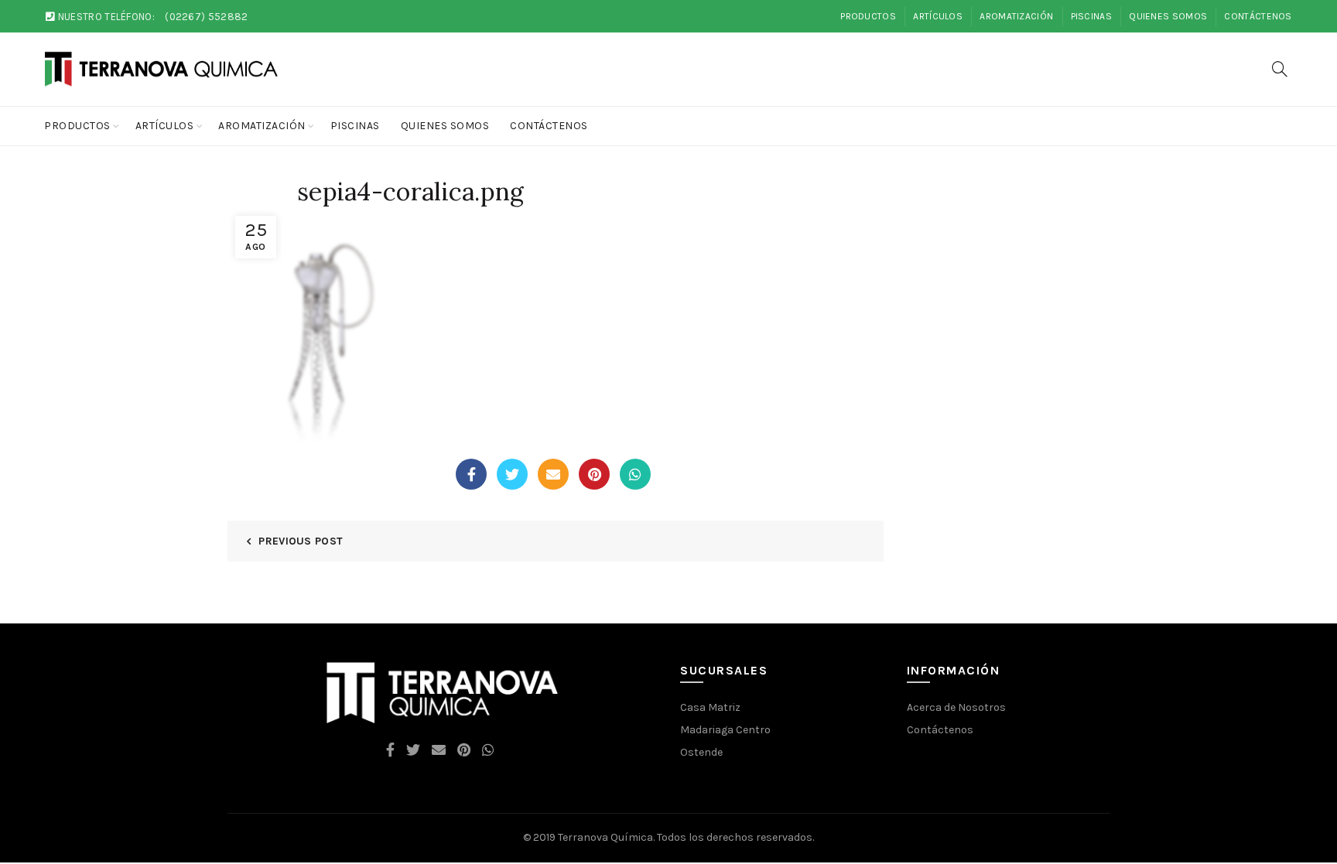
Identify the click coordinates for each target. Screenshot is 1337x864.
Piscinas (1091, 16)
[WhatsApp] (635, 474)
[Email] (553, 474)
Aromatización (1016, 16)
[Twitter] (512, 474)
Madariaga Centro (725, 729)
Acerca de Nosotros (956, 707)
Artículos (938, 16)
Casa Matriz (710, 707)
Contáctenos (1257, 16)
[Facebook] (471, 474)
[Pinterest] (594, 474)
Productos (868, 16)
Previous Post (300, 541)
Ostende (701, 752)
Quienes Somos (1168, 16)
